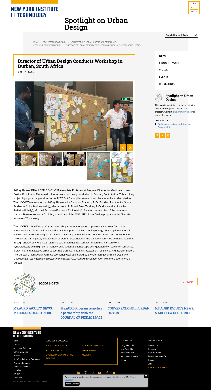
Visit (194, 7)
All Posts (188, 282)
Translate (17, 378)
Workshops (167, 84)
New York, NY (127, 349)
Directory (152, 349)
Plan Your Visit (154, 353)
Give (194, 3)
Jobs (150, 364)
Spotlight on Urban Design (46, 45)
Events (164, 77)
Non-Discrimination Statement (26, 359)
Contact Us (153, 345)
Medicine (86, 354)
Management (89, 350)
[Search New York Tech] (195, 35)
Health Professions (92, 345)
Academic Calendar (22, 348)
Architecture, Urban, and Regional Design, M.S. (174, 125)
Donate (151, 360)
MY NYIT (17, 374)
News (162, 56)
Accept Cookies (72, 384)
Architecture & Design (54, 42)
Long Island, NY (128, 345)
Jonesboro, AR (127, 353)
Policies (17, 355)
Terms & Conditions (22, 366)
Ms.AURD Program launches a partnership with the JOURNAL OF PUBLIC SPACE (82, 313)
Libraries (17, 370)
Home (35, 42)
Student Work (169, 62)
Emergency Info (157, 367)
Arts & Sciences (54, 350)
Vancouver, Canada (129, 356)
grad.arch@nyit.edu (182, 112)
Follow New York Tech (158, 356)
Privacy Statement (21, 363)
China (123, 360)
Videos (163, 70)
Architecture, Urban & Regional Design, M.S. (94, 42)
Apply (194, 11)
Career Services (20, 352)
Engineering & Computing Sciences (59, 356)
